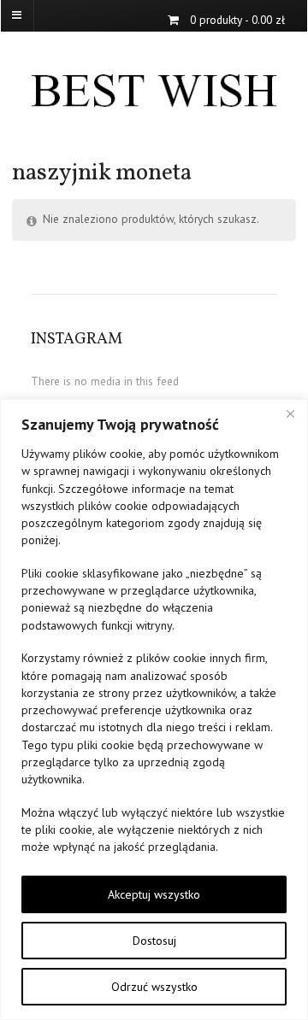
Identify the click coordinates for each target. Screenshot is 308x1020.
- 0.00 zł (237, 19)
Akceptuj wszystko (154, 894)
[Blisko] (290, 413)
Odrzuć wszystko (154, 986)
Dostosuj (154, 940)
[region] (154, 709)
